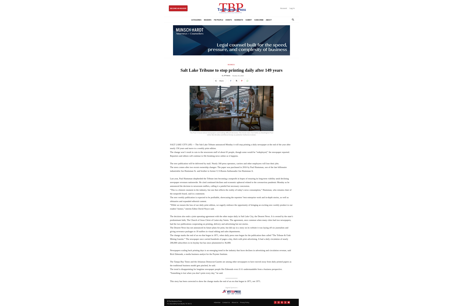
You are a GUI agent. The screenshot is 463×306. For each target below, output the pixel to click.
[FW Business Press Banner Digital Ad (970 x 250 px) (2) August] (231, 40)
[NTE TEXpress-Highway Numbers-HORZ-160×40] (231, 291)
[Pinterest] (241, 80)
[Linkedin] (282, 302)
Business (231, 64)
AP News (227, 75)
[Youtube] (288, 302)
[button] (292, 20)
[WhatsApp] (247, 80)
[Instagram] (278, 302)
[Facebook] (230, 80)
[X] (236, 80)
